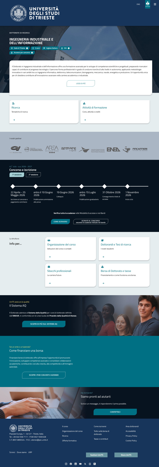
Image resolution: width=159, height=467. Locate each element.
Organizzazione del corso (72, 431)
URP (30, 452)
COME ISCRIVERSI (60, 221)
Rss (94, 463)
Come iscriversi (100, 426)
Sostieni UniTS (96, 454)
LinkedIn (75, 463)
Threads (89, 463)
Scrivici (12, 452)
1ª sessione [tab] (17, 174)
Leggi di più (80, 83)
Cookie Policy (131, 440)
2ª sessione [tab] (33, 174)
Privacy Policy (131, 435)
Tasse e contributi (101, 438)
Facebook (70, 463)
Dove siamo (22, 452)
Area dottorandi (132, 426)
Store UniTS (126, 454)
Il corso (65, 426)
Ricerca (65, 435)
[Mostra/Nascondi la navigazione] (155, 4)
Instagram (66, 463)
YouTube (80, 463)
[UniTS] (34, 13)
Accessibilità (131, 431)
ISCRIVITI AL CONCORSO (90, 221)
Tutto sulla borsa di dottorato (101, 433)
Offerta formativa (69, 440)
